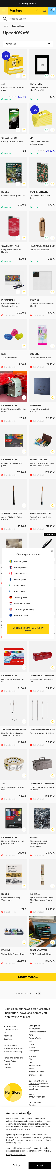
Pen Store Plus (10, 1045)
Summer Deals (18, 26)
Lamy (31, 1062)
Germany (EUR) (20, 597)
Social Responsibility (13, 1051)
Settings (16, 1165)
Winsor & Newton (37, 1071)
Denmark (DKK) (20, 573)
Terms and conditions (13, 1058)
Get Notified (20, 293)
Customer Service (12, 1029)
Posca (31, 1068)
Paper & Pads (35, 1038)
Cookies (7, 1067)
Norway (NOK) (20, 567)
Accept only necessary (16, 1154)
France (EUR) (19, 591)
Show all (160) (35, 1075)
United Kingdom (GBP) (24, 609)
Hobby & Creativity (37, 1031)
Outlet (32, 1044)
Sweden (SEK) (20, 561)
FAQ (5, 1032)
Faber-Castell (35, 1065)
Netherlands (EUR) (22, 603)
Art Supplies (34, 1028)
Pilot (31, 1059)
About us (8, 1036)
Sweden (32, 1105)
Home (5, 26)
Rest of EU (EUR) (21, 615)
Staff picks (34, 1050)
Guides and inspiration (14, 1048)
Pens (31, 1035)
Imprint (7, 1064)
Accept (40, 1165)
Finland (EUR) (20, 579)
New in (32, 1047)
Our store (8, 1039)
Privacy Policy (10, 1061)
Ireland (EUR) (19, 585)
